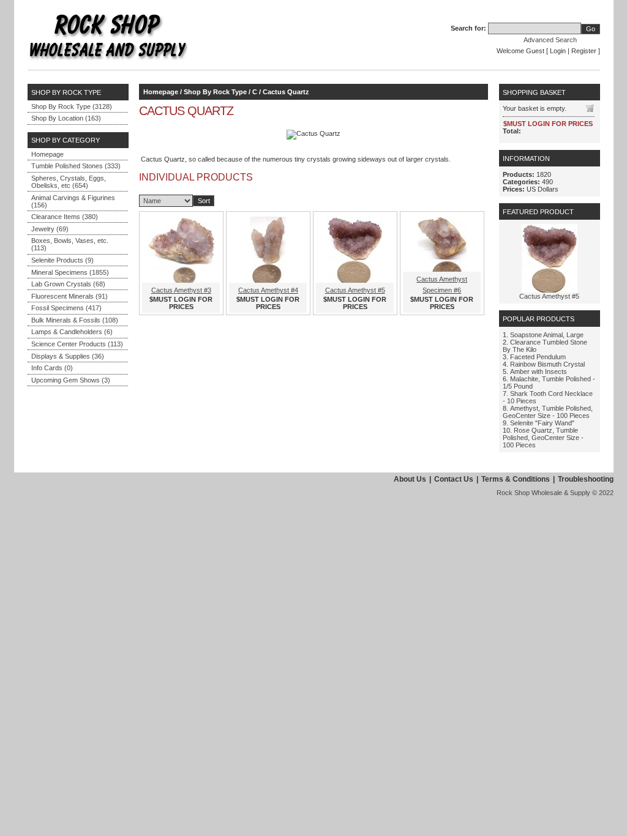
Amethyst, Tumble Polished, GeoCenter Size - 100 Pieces (548, 412)
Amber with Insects (538, 371)
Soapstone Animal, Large (547, 334)
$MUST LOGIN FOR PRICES (180, 303)
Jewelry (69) (50, 229)
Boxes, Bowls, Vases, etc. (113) (69, 244)
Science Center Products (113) (77, 344)
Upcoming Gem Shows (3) (70, 380)
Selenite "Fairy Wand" (542, 423)
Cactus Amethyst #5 (355, 290)
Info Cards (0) (52, 367)
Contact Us (453, 479)
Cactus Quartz (286, 91)
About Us (410, 479)
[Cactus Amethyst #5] (549, 290)
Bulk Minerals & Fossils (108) (74, 320)
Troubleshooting (586, 479)
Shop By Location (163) (66, 118)
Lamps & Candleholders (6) (72, 331)
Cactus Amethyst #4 (268, 290)
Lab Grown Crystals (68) (68, 284)
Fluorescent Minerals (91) (69, 296)
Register (583, 50)
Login (558, 50)
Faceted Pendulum (538, 356)
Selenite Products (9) (62, 260)
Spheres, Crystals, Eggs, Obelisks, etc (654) (68, 181)
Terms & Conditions (515, 479)
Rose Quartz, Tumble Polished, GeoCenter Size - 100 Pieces (543, 438)
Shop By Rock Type (215, 91)
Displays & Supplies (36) (67, 356)
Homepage (47, 154)
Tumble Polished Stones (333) (76, 166)
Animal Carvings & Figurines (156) (73, 201)
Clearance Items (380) (64, 216)
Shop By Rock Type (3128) (71, 106)
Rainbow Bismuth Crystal (547, 364)
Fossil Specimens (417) (66, 308)
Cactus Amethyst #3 (181, 290)
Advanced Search (550, 39)
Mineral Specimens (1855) (70, 272)
